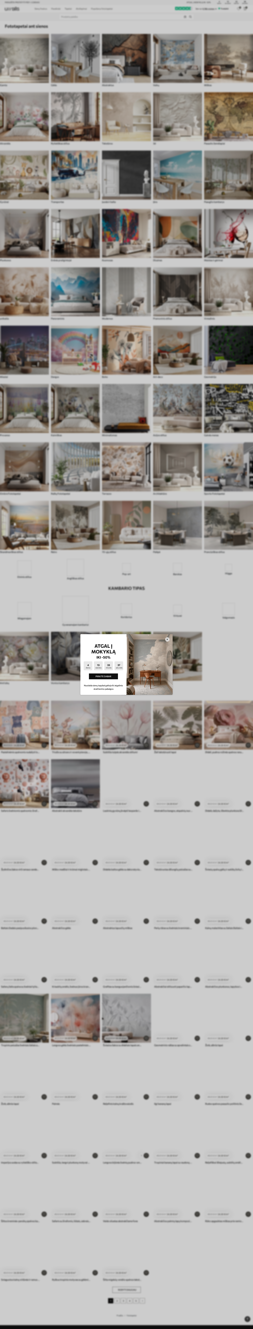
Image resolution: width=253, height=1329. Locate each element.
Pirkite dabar (103, 676)
